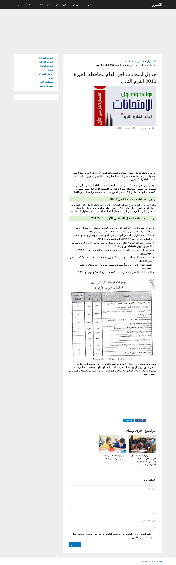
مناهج (50, 78)
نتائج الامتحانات (46, 82)
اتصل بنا (88, 4)
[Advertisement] (88, 30)
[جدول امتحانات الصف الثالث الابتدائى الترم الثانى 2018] (112, 444)
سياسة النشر (44, 4)
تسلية (50, 70)
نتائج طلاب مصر (46, 86)
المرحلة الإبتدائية (46, 58)
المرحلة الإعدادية (46, 62)
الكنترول (156, 4)
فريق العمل (61, 4)
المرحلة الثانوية (46, 66)
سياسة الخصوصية (24, 4)
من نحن (75, 4)
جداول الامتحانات (45, 74)
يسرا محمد (145, 128)
